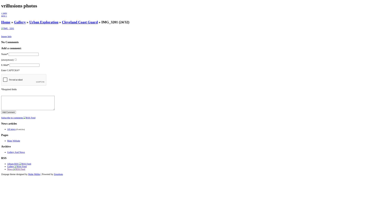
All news (11, 129)
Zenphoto (58, 174)
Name (4, 54)
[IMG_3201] (7, 28)
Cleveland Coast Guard (80, 22)
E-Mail (5, 65)
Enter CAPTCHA (10, 70)
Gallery (20, 22)
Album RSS (13, 164)
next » (4, 16)
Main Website (13, 141)
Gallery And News (16, 152)
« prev (4, 13)
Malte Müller (34, 174)
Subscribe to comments (12, 118)
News (10, 169)
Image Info (6, 36)
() (7, 60)
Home (5, 22)
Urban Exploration (43, 22)
